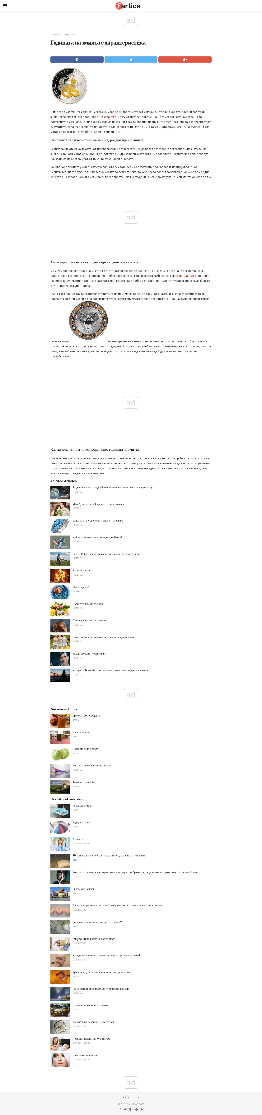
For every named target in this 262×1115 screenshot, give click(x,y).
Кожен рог (79, 839)
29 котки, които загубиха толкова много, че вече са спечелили (109, 855)
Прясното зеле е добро (85, 749)
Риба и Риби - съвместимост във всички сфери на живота (106, 554)
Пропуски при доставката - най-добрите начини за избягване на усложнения (118, 905)
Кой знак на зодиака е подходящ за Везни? (98, 537)
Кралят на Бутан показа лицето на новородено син (102, 972)
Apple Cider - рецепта (86, 715)
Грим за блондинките (85, 1055)
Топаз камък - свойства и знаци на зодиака (98, 520)
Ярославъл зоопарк (84, 889)
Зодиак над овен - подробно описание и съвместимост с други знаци (113, 487)
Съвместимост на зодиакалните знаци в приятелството (104, 637)
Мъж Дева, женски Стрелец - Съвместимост (98, 504)
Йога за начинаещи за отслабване (92, 765)
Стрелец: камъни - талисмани (90, 620)
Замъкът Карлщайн (84, 782)
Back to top (131, 1097)
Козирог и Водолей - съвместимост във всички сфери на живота (110, 670)
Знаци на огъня (81, 570)
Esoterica (55, 34)
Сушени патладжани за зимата (90, 1005)
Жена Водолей (81, 587)
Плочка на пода (82, 732)
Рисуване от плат (82, 806)
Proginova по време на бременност (94, 939)
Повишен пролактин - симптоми (92, 1039)
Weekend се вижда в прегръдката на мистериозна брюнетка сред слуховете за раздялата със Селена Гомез (135, 872)
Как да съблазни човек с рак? (90, 653)
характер (110, 117)
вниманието (187, 276)
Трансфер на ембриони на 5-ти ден (93, 1022)
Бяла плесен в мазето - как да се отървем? (97, 922)
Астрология (69, 34)
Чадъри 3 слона (82, 822)
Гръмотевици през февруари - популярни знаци (101, 989)
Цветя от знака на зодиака (88, 604)
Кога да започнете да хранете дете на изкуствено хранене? (106, 955)
